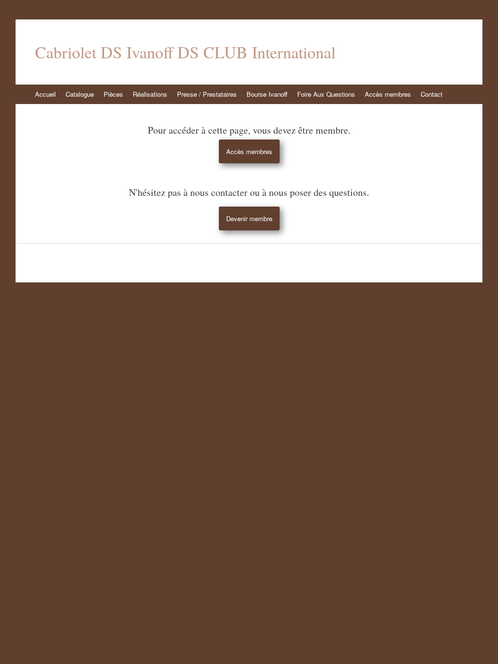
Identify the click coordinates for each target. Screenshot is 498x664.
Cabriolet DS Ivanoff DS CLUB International (185, 52)
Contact (432, 94)
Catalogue (80, 94)
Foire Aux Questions (326, 94)
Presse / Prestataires (207, 94)
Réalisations (150, 94)
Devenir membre (249, 218)
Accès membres (388, 94)
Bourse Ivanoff (267, 94)
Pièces (113, 94)
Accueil (45, 94)
